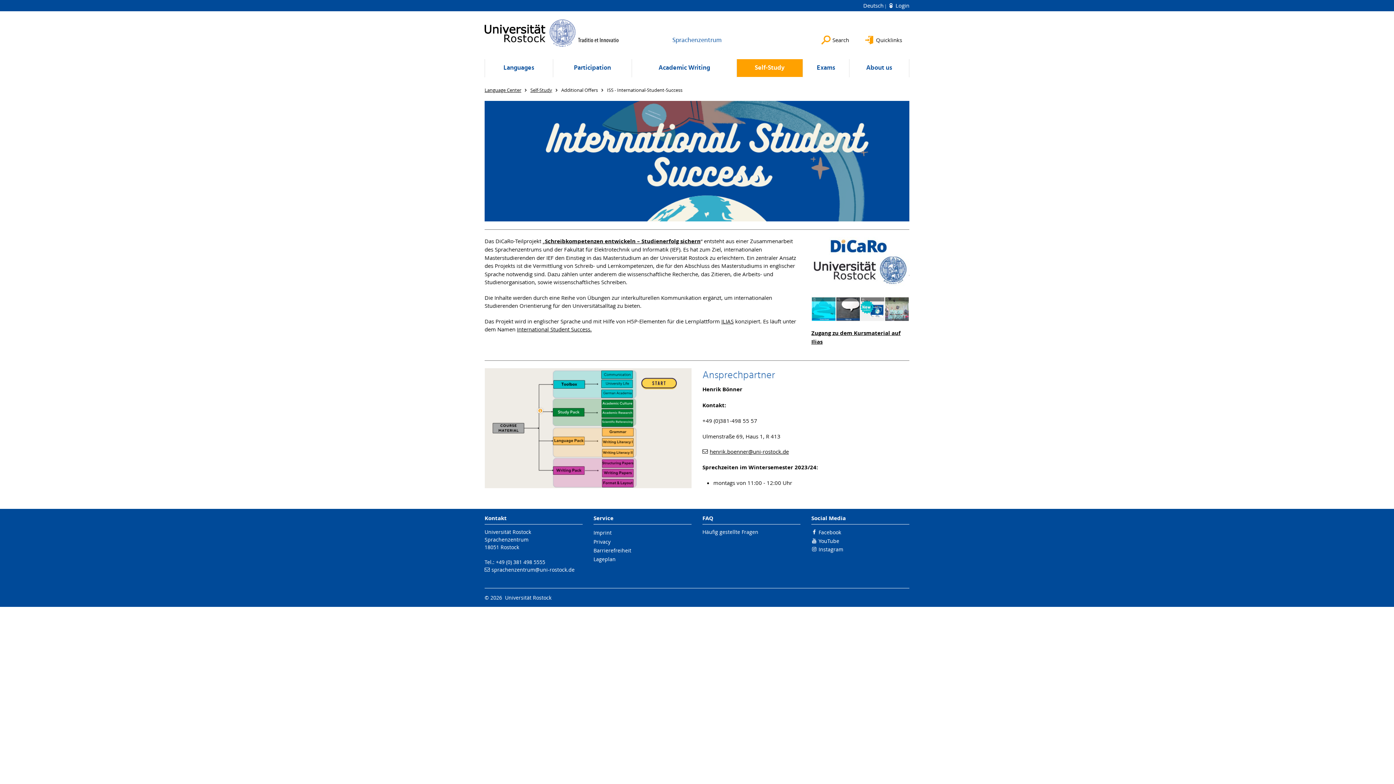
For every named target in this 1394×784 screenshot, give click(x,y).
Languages (519, 68)
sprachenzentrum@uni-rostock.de (533, 569)
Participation (592, 68)
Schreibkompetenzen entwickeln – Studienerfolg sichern (623, 241)
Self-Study (769, 68)
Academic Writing (684, 68)
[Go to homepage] (552, 33)
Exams (826, 68)
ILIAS (727, 321)
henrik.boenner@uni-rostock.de (749, 451)
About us (879, 68)
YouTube (829, 541)
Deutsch (874, 5)
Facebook (830, 532)
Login (901, 5)
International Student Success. (554, 329)
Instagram (831, 549)
